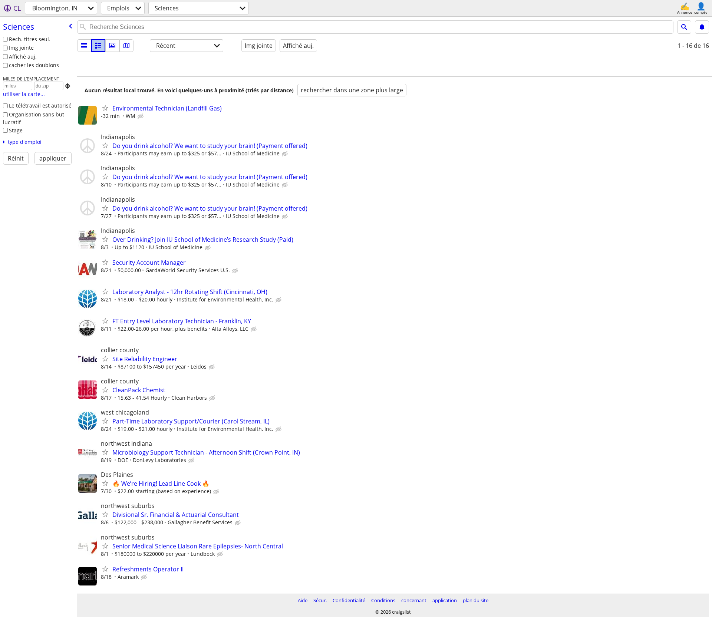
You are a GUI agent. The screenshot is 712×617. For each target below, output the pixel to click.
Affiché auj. (23, 56)
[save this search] (702, 27)
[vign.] (98, 45)
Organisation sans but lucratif (33, 118)
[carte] (126, 45)
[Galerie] (112, 45)
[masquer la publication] (141, 116)
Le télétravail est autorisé (40, 105)
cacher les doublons (34, 65)
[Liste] (84, 45)
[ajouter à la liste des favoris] (105, 107)
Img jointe (21, 47)
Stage (16, 130)
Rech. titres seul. (29, 39)
